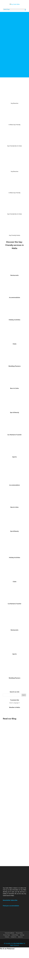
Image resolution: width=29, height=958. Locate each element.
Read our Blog (9, 719)
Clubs (14, 344)
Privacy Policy (19, 933)
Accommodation (14, 297)
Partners (7, 936)
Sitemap (22, 935)
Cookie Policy (15, 935)
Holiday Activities (14, 319)
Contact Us (13, 936)
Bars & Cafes (14, 388)
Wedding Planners (14, 366)
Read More (5, 74)
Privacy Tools (6, 935)
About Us (20, 936)
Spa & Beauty (14, 412)
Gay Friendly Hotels (3, 15)
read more (7, 752)
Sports (14, 457)
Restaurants (14, 275)
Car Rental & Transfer (14, 434)
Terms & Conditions (9, 933)
